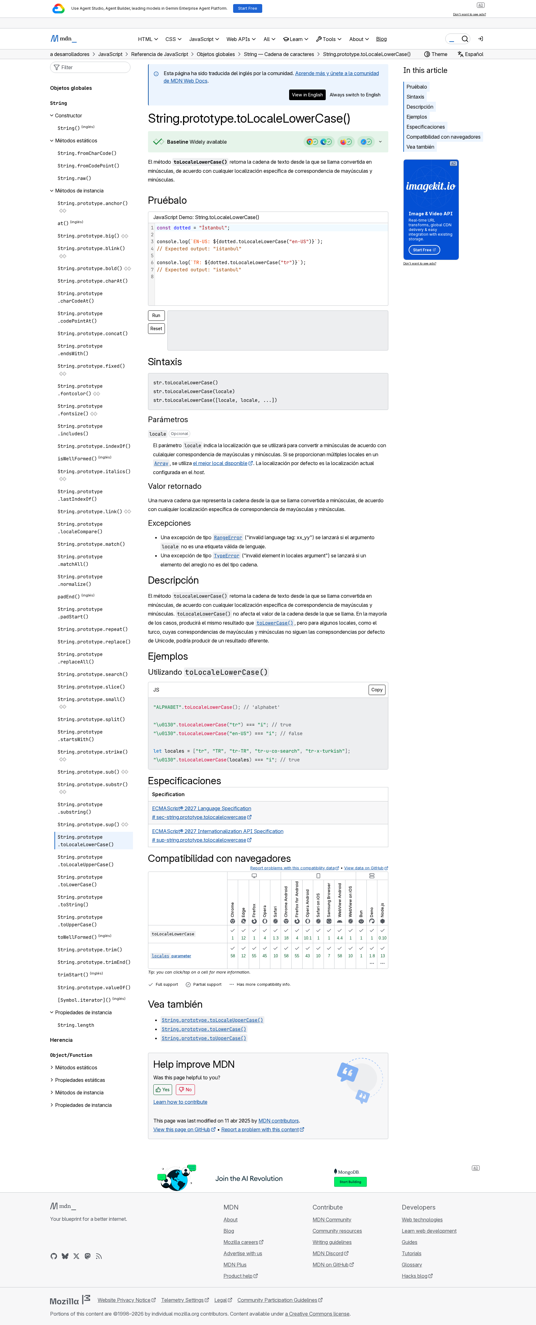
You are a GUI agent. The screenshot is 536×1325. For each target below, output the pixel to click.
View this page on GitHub (181, 1129)
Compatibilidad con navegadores (443, 137)
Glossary (412, 1264)
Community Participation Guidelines (277, 1300)
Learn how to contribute (180, 1102)
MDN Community (332, 1219)
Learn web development (429, 1231)
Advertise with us (242, 1253)
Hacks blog (414, 1276)
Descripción (419, 107)
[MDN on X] (76, 1256)
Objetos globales (71, 88)
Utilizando (208, 672)
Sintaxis (415, 97)
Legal (220, 1300)
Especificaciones (425, 127)
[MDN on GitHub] (54, 1256)
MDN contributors (278, 1121)
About (230, 1219)
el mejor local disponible (220, 463)
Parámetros (168, 419)
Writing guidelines (332, 1242)
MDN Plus (235, 1264)
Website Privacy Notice (124, 1300)
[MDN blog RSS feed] (99, 1256)
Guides (409, 1242)
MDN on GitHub (331, 1264)
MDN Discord (328, 1253)
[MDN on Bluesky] (65, 1256)
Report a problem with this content (260, 1129)
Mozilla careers (240, 1242)
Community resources (337, 1231)
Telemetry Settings (182, 1300)
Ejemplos (416, 117)
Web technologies (422, 1219)
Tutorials (411, 1253)
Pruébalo (416, 87)
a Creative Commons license (317, 1314)
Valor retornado (175, 486)
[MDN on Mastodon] (87, 1256)
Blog (381, 39)
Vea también (420, 147)
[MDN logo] (63, 1206)
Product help (238, 1276)
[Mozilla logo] (70, 1299)
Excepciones (169, 523)
